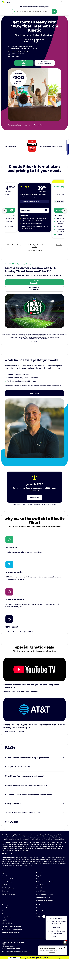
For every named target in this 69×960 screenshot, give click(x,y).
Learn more (34, 393)
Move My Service (41, 885)
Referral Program (41, 891)
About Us (4, 908)
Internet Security (7, 882)
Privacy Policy (5, 951)
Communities (40, 911)
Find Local (39, 879)
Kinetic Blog (39, 888)
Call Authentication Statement (11, 932)
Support (38, 876)
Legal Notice (24, 951)
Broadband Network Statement (11, 926)
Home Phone (6, 891)
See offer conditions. (37, 125)
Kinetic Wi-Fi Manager (8, 894)
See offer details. (35, 341)
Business (38, 914)
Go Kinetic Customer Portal (44, 882)
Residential (39, 908)
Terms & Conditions (15, 951)
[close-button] (64, 948)
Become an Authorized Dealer (45, 900)
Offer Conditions (7, 923)
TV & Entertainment (8, 888)
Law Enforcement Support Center (12, 929)
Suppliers (4, 920)
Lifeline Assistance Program (44, 894)
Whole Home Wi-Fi (7, 879)
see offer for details (50, 504)
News (3, 914)
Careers (4, 911)
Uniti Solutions (40, 917)
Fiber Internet (6, 876)
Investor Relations (7, 917)
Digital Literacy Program (43, 897)
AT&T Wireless (6, 885)
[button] (65, 942)
